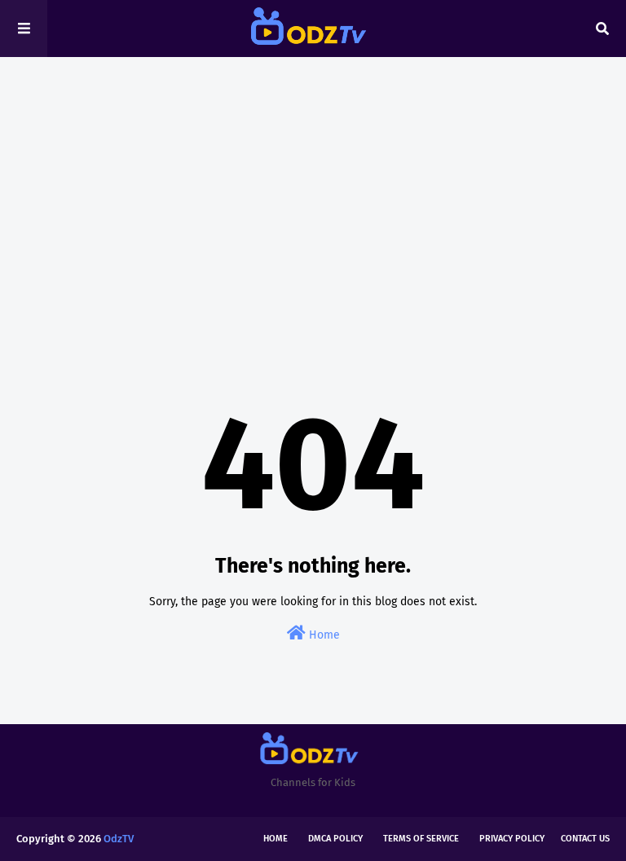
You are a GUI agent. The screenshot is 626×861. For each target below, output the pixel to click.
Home (323, 635)
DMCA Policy (335, 838)
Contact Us (585, 838)
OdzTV (119, 838)
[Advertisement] (313, 195)
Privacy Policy (511, 838)
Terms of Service (421, 838)
